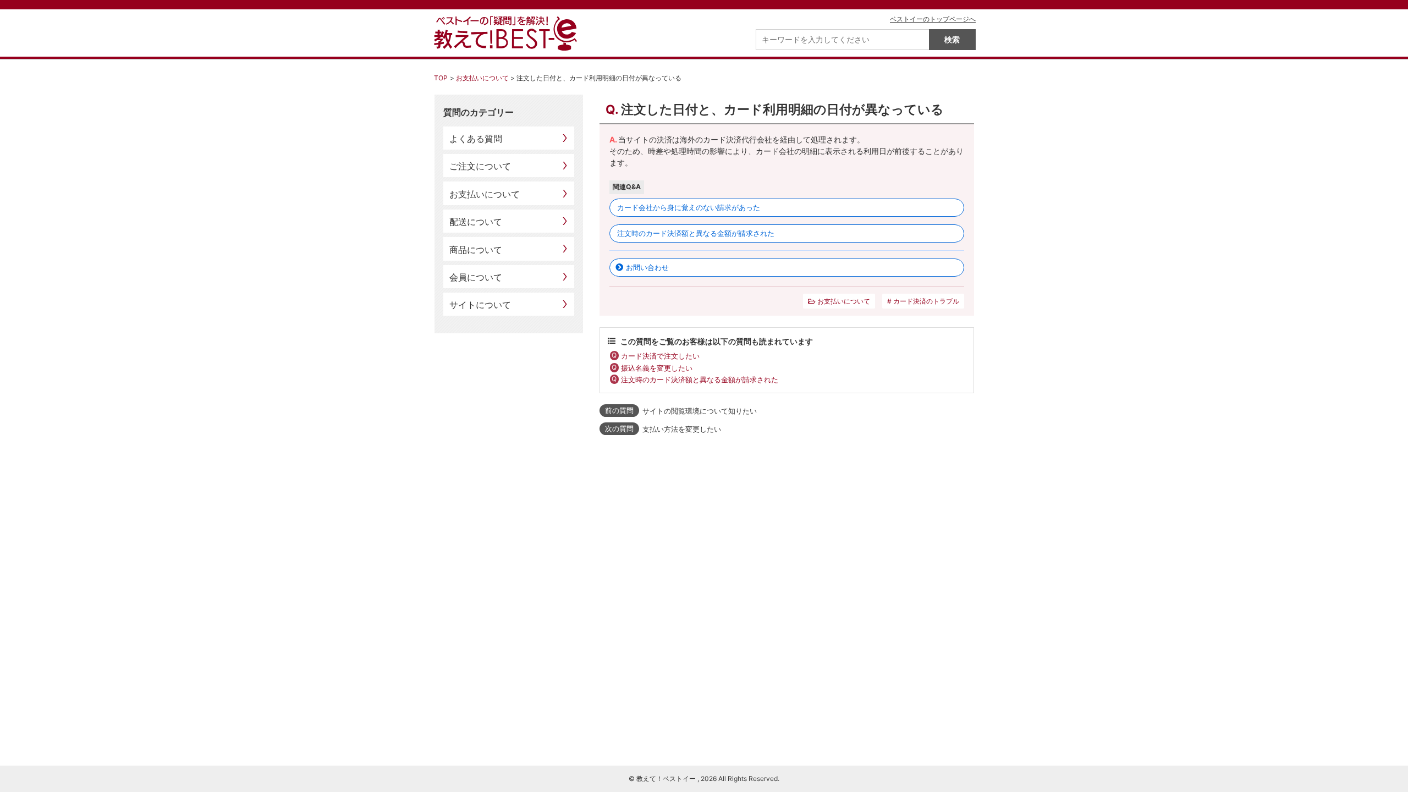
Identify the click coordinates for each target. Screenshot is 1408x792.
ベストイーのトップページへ (933, 19)
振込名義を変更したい (656, 368)
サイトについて (480, 304)
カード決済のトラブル (926, 301)
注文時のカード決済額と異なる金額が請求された (695, 233)
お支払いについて (482, 78)
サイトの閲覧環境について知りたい (699, 410)
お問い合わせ (647, 267)
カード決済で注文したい (660, 355)
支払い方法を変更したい (681, 429)
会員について (475, 277)
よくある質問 (475, 138)
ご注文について (480, 166)
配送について (475, 221)
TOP (441, 78)
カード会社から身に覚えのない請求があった (688, 207)
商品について (475, 249)
